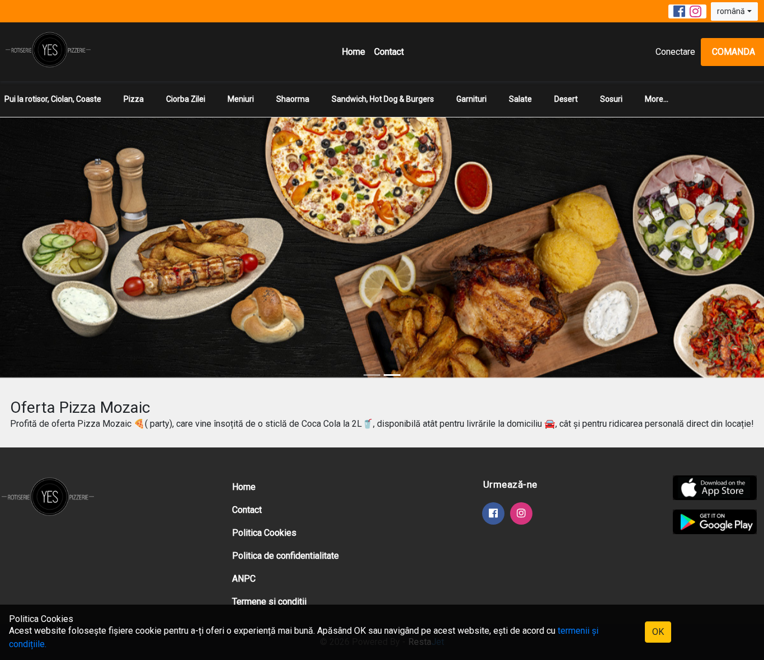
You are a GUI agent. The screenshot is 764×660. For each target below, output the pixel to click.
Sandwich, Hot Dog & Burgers (383, 99)
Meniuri (241, 99)
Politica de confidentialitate (285, 555)
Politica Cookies (264, 532)
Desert (566, 99)
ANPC (244, 578)
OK (658, 631)
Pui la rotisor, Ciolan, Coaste (52, 99)
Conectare (675, 51)
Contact (389, 51)
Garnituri (471, 99)
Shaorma (292, 99)
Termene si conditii (269, 601)
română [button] (731, 11)
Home (353, 51)
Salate (520, 99)
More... (656, 99)
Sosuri (611, 99)
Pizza (134, 99)
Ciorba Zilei (185, 99)
